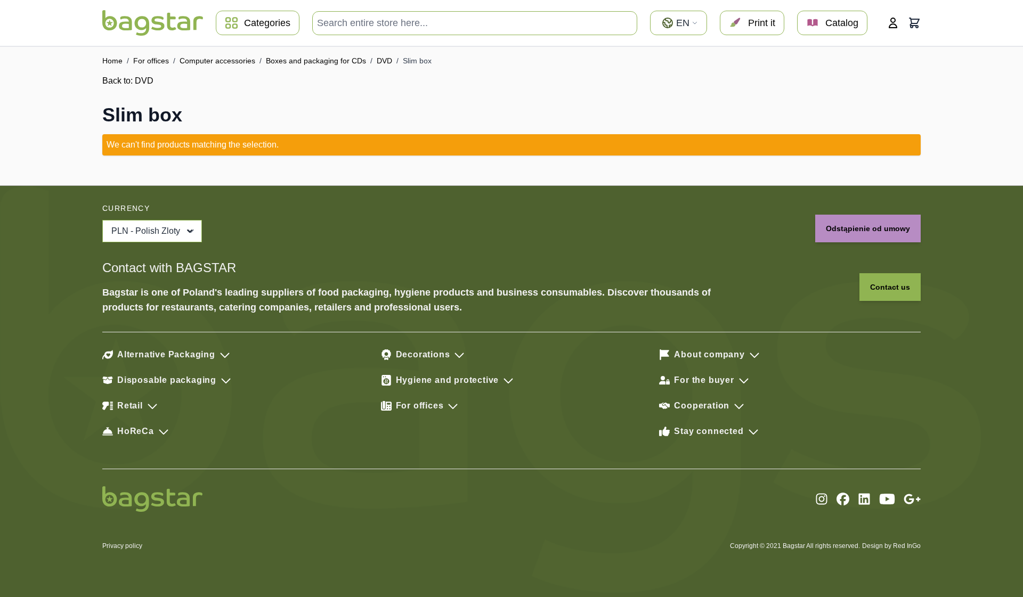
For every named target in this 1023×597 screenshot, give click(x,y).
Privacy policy (122, 546)
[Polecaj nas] (912, 499)
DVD (384, 60)
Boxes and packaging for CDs (316, 60)
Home (112, 60)
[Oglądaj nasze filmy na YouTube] (887, 499)
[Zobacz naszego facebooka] (843, 499)
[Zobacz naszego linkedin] (864, 499)
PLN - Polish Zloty (145, 230)
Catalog (841, 23)
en (682, 23)
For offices (151, 60)
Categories (267, 23)
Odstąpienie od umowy (868, 228)
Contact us (890, 287)
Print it (761, 23)
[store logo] (152, 23)
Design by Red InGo (891, 546)
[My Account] (893, 23)
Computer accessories (217, 60)
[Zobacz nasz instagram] (821, 499)
